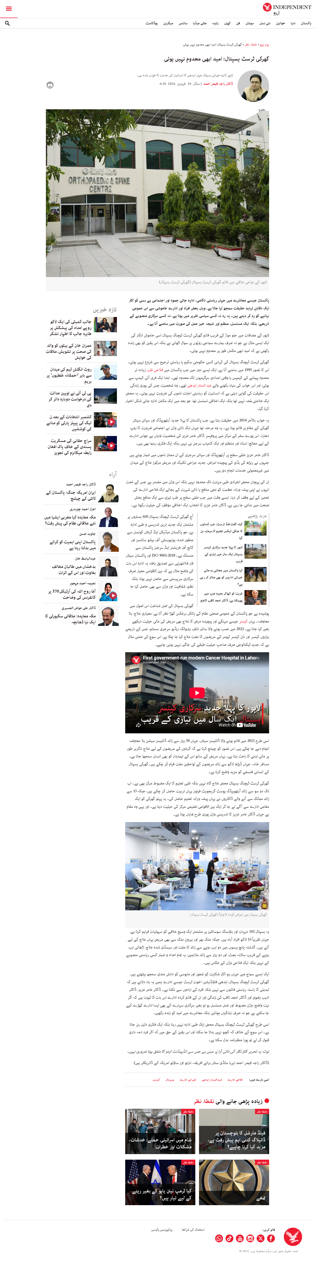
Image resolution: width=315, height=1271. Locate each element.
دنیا (293, 23)
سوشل (250, 23)
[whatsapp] (219, 1238)
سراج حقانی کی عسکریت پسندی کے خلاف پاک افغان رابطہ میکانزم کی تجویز (70, 447)
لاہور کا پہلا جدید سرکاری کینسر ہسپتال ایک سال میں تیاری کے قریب (223, 554)
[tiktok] (229, 1238)
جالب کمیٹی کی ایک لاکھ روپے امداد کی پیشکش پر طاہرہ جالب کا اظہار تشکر (71, 328)
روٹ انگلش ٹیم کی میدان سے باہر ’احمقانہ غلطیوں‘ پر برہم (69, 375)
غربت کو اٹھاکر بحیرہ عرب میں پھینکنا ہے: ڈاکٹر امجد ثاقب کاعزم (221, 597)
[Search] (7, 23)
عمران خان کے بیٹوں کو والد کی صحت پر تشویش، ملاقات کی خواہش (69, 351)
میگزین (168, 23)
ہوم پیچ (264, 44)
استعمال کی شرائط (193, 1229)
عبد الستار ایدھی (199, 385)
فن (238, 23)
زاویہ (215, 23)
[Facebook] (271, 1238)
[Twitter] (260, 1238)
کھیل (227, 23)
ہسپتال (170, 1080)
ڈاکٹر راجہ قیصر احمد (217, 84)
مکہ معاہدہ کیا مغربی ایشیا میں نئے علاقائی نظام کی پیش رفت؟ (70, 520)
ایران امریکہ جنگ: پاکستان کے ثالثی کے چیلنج (71, 495)
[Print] (50, 85)
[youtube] (240, 1238)
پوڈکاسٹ (152, 23)
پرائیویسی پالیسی (161, 1229)
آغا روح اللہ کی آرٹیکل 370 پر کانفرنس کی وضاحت (72, 594)
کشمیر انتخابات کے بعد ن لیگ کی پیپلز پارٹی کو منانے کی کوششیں (69, 423)
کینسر (243, 621)
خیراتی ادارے (188, 1080)
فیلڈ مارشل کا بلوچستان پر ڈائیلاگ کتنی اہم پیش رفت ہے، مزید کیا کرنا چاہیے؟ (236, 1140)
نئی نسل (264, 23)
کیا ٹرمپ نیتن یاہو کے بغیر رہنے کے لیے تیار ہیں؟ (162, 1194)
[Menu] (9, 9)
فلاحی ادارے (235, 1080)
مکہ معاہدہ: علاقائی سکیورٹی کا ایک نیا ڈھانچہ (70, 619)
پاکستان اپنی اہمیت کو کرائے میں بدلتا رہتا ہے (73, 545)
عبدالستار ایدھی (212, 1080)
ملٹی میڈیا (200, 23)
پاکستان (306, 23)
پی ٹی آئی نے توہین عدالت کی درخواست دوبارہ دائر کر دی (70, 399)
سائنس (183, 23)
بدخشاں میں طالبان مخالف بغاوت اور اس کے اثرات (74, 570)
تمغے (260, 1198)
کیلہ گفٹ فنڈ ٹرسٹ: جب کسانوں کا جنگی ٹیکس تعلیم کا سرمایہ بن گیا (221, 531)
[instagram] (250, 1238)
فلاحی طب (155, 370)
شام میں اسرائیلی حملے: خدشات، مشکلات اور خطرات (160, 1143)
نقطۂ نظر (251, 44)
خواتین (280, 23)
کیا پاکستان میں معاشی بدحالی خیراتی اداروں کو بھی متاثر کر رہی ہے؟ (221, 577)
